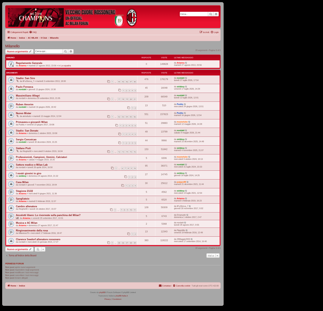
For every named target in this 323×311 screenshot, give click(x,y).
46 (127, 82)
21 (135, 99)
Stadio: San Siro (25, 78)
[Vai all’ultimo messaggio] (186, 63)
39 (135, 243)
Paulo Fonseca (24, 86)
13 (123, 152)
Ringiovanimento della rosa (32, 230)
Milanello (12, 46)
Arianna (22, 65)
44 (119, 82)
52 (119, 117)
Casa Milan (22, 182)
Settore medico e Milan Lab (32, 164)
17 (119, 99)
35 (119, 243)
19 (127, 99)
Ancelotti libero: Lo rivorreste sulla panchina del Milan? (48, 215)
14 (127, 152)
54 (127, 117)
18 (123, 99)
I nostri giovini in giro (28, 173)
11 (135, 210)
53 (123, 117)
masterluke (182, 122)
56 (135, 117)
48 (135, 82)
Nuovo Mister (23, 113)
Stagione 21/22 (24, 191)
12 (119, 152)
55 (131, 117)
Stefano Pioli (23, 148)
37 (127, 243)
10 (135, 168)
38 (131, 243)
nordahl (180, 78)
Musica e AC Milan (26, 222)
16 (135, 152)
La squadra (66, 65)
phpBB (102, 292)
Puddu (180, 104)
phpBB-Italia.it (122, 296)
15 (131, 152)
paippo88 (181, 182)
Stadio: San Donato (27, 130)
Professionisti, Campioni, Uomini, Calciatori (41, 157)
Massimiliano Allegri (28, 95)
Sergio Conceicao (26, 139)
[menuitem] (33, 32)
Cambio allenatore (26, 206)
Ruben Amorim (24, 104)
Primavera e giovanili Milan (32, 122)
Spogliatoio (22, 198)
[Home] (72, 16)
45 (123, 82)
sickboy (180, 86)
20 (131, 99)
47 (131, 82)
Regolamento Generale (29, 63)
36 (123, 243)
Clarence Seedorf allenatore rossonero (38, 239)
